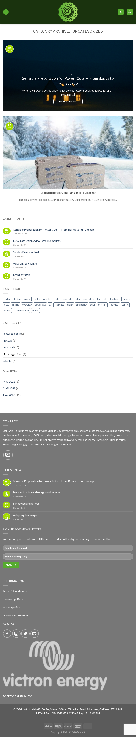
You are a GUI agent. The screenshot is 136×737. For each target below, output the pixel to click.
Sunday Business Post (26, 252)
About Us (8, 623)
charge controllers (85, 299)
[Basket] (130, 12)
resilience (59, 304)
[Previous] (10, 75)
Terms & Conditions (15, 590)
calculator (48, 299)
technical (114, 304)
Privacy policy (11, 607)
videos (35, 310)
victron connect (21, 310)
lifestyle (126, 299)
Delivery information (15, 615)
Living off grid (21, 274)
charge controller (64, 299)
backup (7, 299)
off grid (15, 304)
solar (92, 304)
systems (102, 304)
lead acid (114, 299)
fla (98, 299)
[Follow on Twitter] (25, 633)
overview (27, 304)
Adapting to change (25, 263)
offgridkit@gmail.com (24, 444)
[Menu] (6, 12)
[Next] (126, 75)
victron (7, 310)
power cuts (40, 304)
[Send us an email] (8, 455)
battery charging (22, 299)
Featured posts (12, 333)
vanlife (125, 304)
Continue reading (68, 101)
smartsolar (81, 304)
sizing (70, 304)
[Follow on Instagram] (16, 633)
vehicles (7, 361)
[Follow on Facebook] (7, 633)
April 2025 (9, 388)
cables (37, 299)
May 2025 (9, 381)
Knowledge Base (13, 599)
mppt (6, 304)
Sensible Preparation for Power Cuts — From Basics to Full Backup (53, 229)
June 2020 (9, 395)
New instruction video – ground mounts (37, 240)
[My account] (121, 12)
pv (50, 304)
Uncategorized (12, 354)
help (105, 299)
